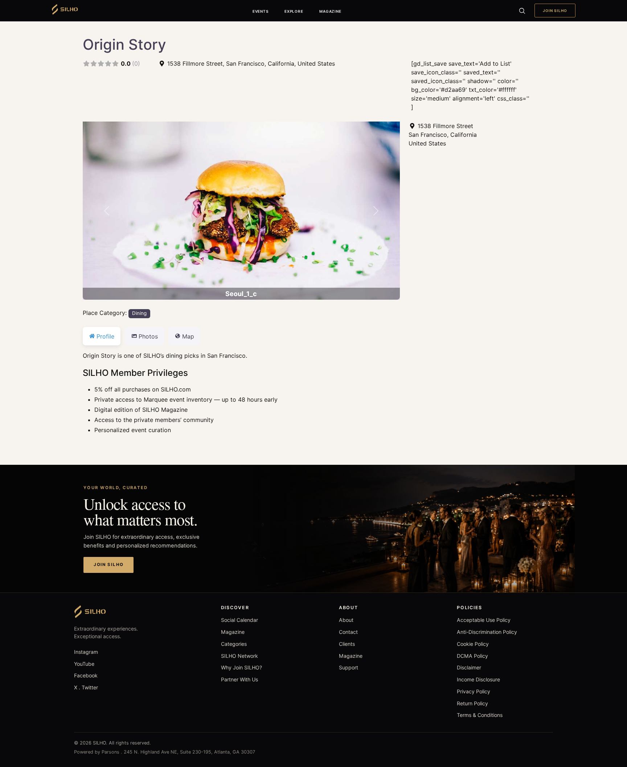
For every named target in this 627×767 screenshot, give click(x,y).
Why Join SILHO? (241, 667)
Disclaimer (469, 667)
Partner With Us (239, 679)
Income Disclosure (478, 679)
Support (348, 667)
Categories (234, 644)
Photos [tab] (148, 336)
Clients (347, 644)
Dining (139, 313)
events (261, 11)
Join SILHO (555, 10)
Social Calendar (239, 620)
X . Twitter (86, 687)
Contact (348, 632)
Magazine (233, 632)
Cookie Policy (473, 644)
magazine (330, 11)
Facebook (86, 675)
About (346, 620)
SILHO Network (239, 656)
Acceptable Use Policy (484, 620)
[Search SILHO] (522, 10)
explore (293, 11)
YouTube (84, 664)
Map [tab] (188, 336)
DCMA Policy (472, 656)
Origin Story (124, 44)
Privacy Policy (473, 691)
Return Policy (472, 703)
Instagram (86, 652)
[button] (106, 211)
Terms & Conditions (480, 715)
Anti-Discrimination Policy (487, 632)
